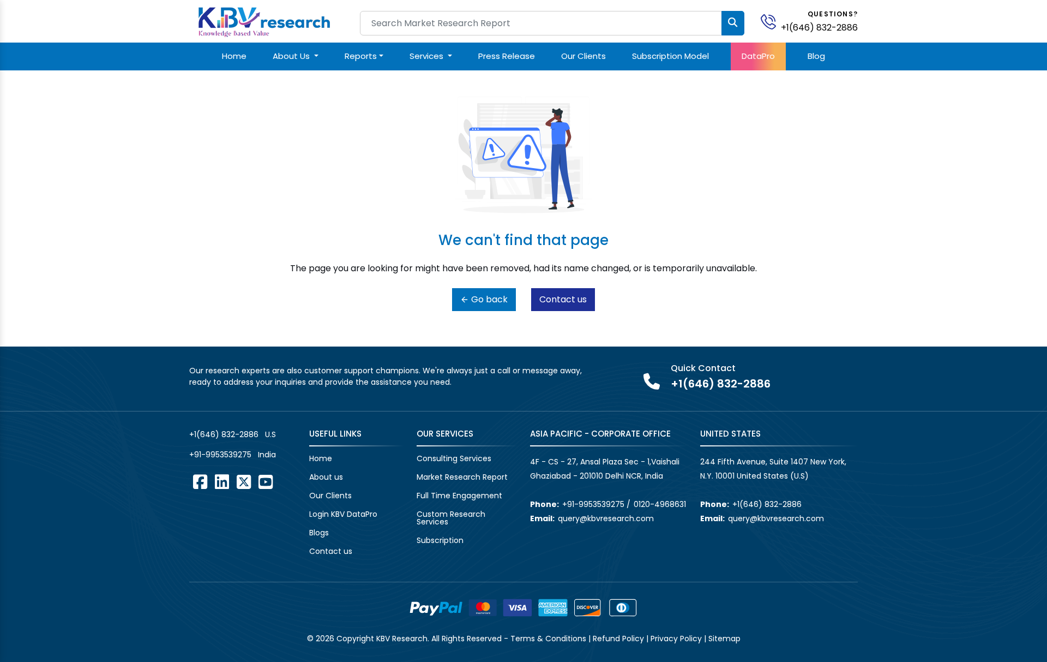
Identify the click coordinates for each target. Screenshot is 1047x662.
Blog (816, 56)
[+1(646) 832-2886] (773, 21)
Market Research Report (462, 477)
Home (234, 56)
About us (326, 477)
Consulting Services (454, 458)
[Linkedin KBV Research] (222, 482)
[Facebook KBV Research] (200, 482)
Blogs (319, 532)
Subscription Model (670, 56)
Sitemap (724, 638)
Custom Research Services (451, 518)
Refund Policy (618, 638)
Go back (488, 299)
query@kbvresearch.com (606, 518)
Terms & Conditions (548, 638)
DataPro (758, 56)
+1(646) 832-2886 (819, 27)
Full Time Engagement (459, 495)
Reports (361, 56)
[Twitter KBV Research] (244, 482)
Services (428, 56)
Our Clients (583, 56)
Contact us (563, 299)
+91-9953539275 (220, 454)
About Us (292, 56)
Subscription (440, 540)
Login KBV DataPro (343, 514)
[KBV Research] (264, 21)
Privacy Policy (676, 638)
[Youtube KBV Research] (265, 482)
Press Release (506, 56)
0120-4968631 (660, 504)
